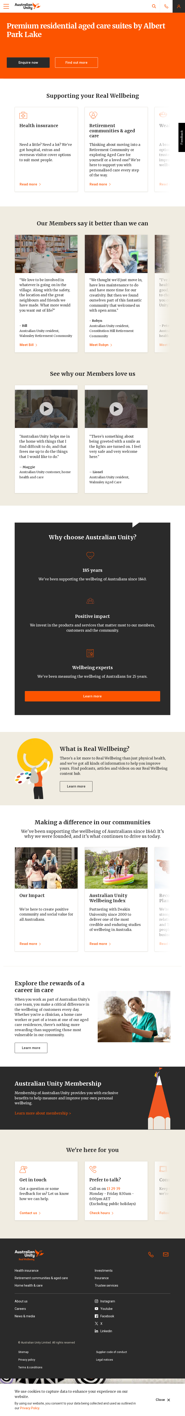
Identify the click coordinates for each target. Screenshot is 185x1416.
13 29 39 (113, 1189)
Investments (104, 1270)
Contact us (166, 1254)
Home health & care (29, 1285)
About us (21, 1301)
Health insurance (27, 1270)
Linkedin (106, 1331)
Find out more (76, 63)
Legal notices (104, 1359)
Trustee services (106, 1285)
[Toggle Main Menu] (6, 6)
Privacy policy (26, 1359)
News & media (25, 1316)
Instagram (107, 1301)
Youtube (106, 1309)
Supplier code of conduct (111, 1352)
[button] (154, 6)
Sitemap (23, 1352)
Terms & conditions (30, 1367)
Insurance (102, 1278)
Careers (20, 1309)
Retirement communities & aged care (41, 1278)
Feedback (181, 137)
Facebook (107, 1316)
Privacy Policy (29, 1408)
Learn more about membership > (43, 1113)
